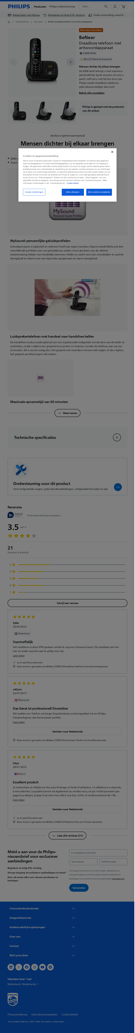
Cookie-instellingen (33, 192)
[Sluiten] (111, 151)
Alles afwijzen (71, 192)
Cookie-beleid (71, 183)
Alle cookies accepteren (98, 192)
